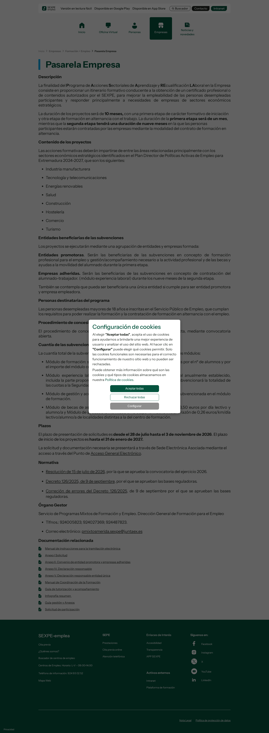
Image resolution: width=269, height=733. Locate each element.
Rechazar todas (134, 397)
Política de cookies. (119, 380)
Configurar (135, 406)
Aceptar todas (134, 388)
